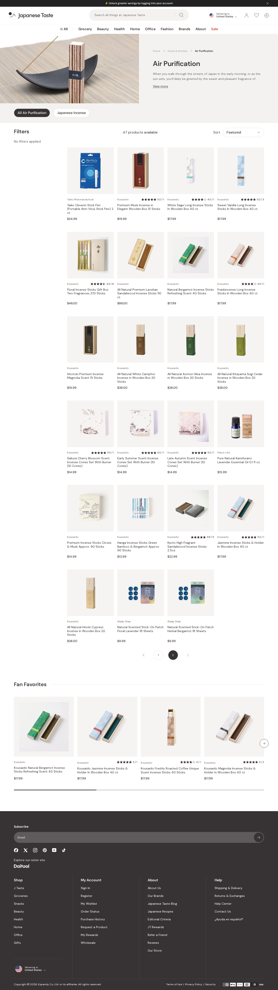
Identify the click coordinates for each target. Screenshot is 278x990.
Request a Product (94, 927)
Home (135, 29)
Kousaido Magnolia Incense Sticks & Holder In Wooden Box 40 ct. (230, 770)
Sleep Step (124, 621)
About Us (154, 888)
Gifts (17, 943)
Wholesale (88, 943)
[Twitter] (25, 850)
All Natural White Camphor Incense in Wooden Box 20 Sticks (136, 378)
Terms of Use (174, 984)
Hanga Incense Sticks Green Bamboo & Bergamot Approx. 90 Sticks (138, 546)
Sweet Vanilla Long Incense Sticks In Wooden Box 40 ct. (237, 207)
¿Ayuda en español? (229, 919)
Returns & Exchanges (230, 896)
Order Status (90, 911)
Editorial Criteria (159, 919)
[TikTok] (64, 850)
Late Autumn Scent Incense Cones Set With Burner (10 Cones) (187, 462)
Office (150, 29)
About (200, 29)
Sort (216, 132)
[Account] (246, 15)
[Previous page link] (143, 655)
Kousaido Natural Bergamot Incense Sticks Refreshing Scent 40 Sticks (39, 770)
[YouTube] (54, 850)
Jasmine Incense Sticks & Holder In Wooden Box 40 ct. (240, 545)
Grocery (85, 29)
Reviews (153, 943)
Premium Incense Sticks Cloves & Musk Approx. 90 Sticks (89, 545)
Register (86, 896)
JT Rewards (156, 927)
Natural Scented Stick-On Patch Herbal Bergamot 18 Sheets (190, 629)
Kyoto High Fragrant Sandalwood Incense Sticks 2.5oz (187, 546)
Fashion (167, 29)
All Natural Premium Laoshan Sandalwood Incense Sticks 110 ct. (139, 293)
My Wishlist (89, 904)
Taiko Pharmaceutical (80, 199)
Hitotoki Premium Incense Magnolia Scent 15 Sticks (85, 376)
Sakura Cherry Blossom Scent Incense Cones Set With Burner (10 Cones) (89, 462)
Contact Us (223, 911)
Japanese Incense (71, 112)
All (66, 29)
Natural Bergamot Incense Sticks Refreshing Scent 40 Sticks (190, 291)
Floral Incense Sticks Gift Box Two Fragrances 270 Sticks (87, 291)
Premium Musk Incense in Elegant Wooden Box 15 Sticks (138, 207)
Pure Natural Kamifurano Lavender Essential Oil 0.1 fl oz (238, 460)
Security (210, 984)
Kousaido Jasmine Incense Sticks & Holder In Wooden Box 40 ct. (102, 770)
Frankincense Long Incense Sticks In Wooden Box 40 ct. (237, 291)
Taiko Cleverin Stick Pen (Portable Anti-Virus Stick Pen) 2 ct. (90, 209)
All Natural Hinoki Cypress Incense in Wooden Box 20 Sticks (86, 631)
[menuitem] (64, 29)
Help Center (223, 904)
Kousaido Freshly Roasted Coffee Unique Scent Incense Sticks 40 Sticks (170, 770)
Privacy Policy (193, 984)
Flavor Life (223, 452)
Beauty (103, 29)
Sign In (85, 888)
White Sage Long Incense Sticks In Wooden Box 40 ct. (190, 207)
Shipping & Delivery (228, 888)
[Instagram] (35, 850)
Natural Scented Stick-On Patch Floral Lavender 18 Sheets (140, 629)
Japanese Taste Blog (162, 904)
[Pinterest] (45, 850)
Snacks (19, 904)
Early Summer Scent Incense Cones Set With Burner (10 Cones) (137, 462)
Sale (214, 29)
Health (119, 29)
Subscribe (258, 837)
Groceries (21, 896)
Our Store (155, 950)
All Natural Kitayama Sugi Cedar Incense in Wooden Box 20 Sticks (240, 378)
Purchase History (93, 919)
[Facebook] (16, 850)
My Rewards (89, 935)
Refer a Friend (157, 935)
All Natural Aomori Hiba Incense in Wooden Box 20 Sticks (189, 376)
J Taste (19, 888)
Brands (184, 29)
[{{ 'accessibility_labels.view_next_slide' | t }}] (264, 743)
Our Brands (156, 896)
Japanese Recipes (160, 911)
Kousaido (123, 199)
